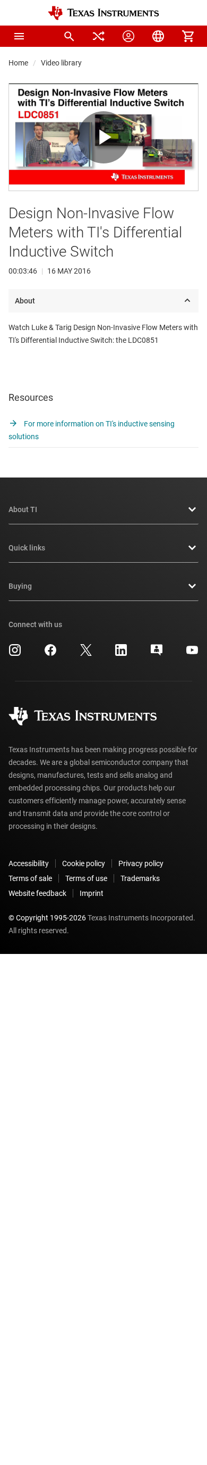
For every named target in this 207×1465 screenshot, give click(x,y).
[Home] (103, 13)
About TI (22, 509)
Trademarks (140, 878)
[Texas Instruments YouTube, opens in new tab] (192, 653)
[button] (19, 36)
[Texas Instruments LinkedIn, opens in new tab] (121, 653)
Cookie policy (83, 863)
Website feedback (37, 893)
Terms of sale (30, 878)
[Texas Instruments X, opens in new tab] (86, 653)
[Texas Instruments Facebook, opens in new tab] (50, 653)
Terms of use (86, 878)
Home (18, 63)
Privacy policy (140, 863)
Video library (61, 63)
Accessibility (28, 863)
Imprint (92, 893)
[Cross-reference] (99, 36)
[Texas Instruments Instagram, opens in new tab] (14, 653)
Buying (20, 586)
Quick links (26, 548)
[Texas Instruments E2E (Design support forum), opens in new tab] (156, 653)
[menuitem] (69, 36)
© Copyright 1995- (47, 917)
